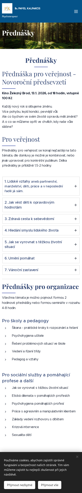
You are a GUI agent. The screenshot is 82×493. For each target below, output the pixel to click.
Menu (76, 11)
